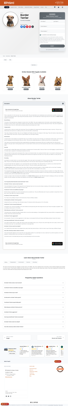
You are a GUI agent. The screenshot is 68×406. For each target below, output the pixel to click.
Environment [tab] (21, 262)
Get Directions (9, 377)
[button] (63, 351)
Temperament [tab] (13, 262)
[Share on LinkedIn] (24, 26)
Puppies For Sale (14, 7)
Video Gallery (20, 7)
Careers (42, 7)
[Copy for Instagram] (30, 26)
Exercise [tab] (28, 262)
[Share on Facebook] (21, 26)
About (5, 59)
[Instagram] (10, 396)
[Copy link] (32, 26)
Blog (46, 7)
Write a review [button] (12, 353)
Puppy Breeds (36, 7)
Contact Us (32, 373)
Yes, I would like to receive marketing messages (48, 34)
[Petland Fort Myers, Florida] (9, 3)
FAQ (10, 59)
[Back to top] (63, 361)
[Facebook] (6, 396)
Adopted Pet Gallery (28, 7)
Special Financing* (33, 368)
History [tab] (5, 262)
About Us (31, 370)
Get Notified (10, 89)
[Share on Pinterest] (27, 26)
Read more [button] (23, 355)
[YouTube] (8, 396)
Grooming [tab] (35, 262)
